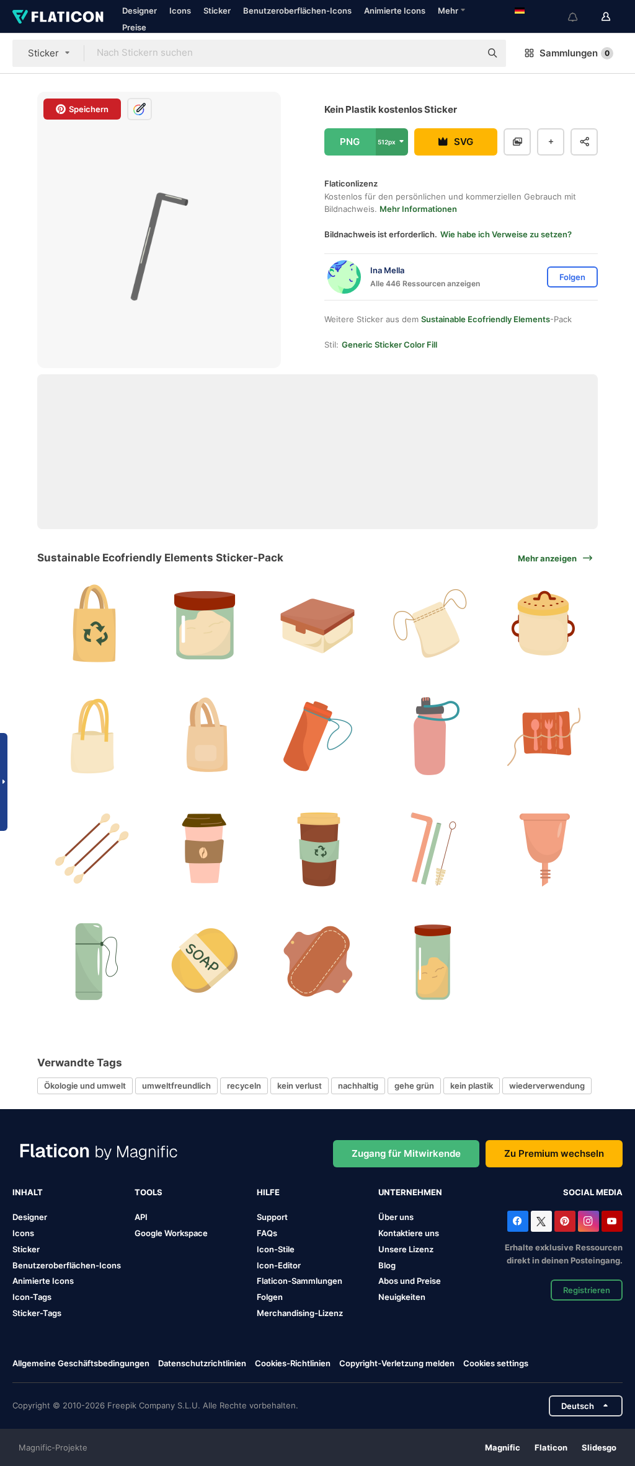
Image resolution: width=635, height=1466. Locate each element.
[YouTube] (612, 1221)
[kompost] (543, 623)
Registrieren (586, 1290)
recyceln (244, 1086)
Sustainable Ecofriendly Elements (485, 319)
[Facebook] (517, 1221)
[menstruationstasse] (543, 849)
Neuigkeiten (401, 1297)
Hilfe (268, 1192)
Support (272, 1217)
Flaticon (551, 1447)
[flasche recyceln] (92, 961)
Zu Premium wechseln (554, 1153)
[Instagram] (588, 1221)
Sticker (217, 10)
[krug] (205, 623)
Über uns (396, 1217)
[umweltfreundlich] (430, 736)
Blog (387, 1265)
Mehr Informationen (418, 209)
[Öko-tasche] (430, 623)
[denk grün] (205, 849)
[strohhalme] (430, 849)
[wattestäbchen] (92, 849)
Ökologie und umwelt (85, 1086)
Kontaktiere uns (408, 1233)
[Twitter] (541, 1221)
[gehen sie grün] (318, 736)
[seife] (205, 961)
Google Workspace (171, 1233)
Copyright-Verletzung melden (397, 1363)
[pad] (318, 961)
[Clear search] (465, 53)
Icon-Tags (31, 1297)
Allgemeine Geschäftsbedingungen (80, 1363)
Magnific (502, 1447)
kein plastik (471, 1086)
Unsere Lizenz (405, 1249)
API (141, 1217)
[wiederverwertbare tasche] (92, 623)
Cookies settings (495, 1363)
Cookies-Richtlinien (293, 1363)
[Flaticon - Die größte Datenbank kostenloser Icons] (58, 17)
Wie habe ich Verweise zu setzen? (506, 234)
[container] (318, 623)
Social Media (593, 1192)
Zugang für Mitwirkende (406, 1153)
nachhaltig (358, 1086)
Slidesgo (599, 1447)
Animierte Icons (394, 10)
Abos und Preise (409, 1281)
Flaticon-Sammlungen (299, 1281)
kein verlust (299, 1086)
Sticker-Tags (36, 1313)
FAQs (267, 1233)
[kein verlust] (205, 736)
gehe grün (414, 1086)
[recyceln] (543, 736)
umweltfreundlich (176, 1086)
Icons (180, 10)
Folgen (270, 1297)
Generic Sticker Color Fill (389, 344)
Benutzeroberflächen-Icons (297, 10)
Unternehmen (410, 1192)
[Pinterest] (564, 1221)
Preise (134, 27)
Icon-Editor (279, 1265)
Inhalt (27, 1192)
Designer (139, 10)
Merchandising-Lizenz (300, 1313)
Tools (148, 1192)
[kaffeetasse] (318, 849)
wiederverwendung (547, 1086)
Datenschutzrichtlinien (202, 1363)
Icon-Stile (276, 1249)
